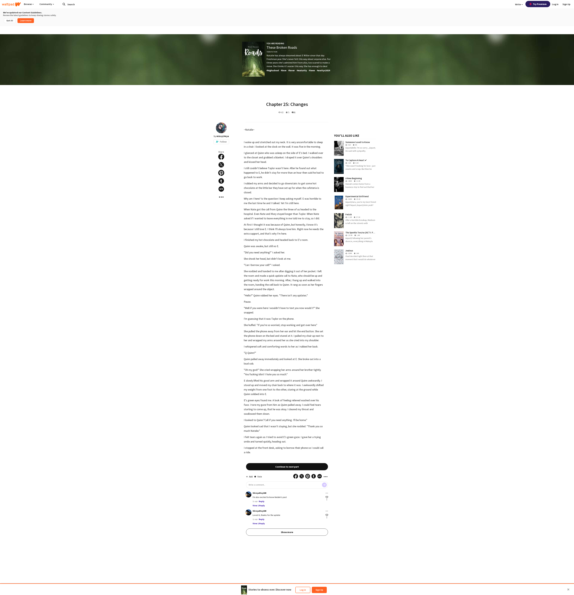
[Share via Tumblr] (221, 181)
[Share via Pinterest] (221, 173)
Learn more (25, 20)
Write (518, 4)
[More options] (326, 493)
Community (45, 4)
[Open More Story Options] (221, 197)
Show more (287, 532)
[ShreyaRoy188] (248, 494)
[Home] (11, 4)
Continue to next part (287, 466)
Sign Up (319, 589)
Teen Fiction (272, 52)
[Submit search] (64, 4)
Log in (303, 589)
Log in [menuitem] (555, 4)
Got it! (9, 20)
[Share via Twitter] (221, 165)
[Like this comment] (327, 497)
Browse (28, 4)
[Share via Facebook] (221, 157)
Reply (261, 501)
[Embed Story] (221, 189)
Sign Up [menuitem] (566, 4)
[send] (324, 485)
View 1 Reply (259, 505)
